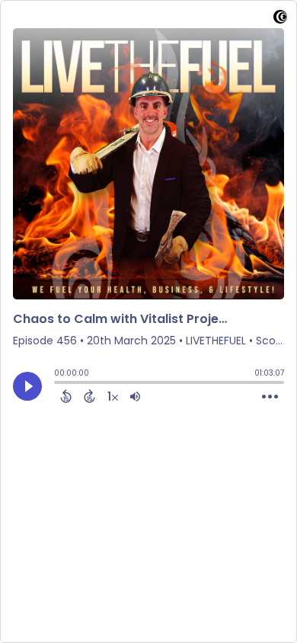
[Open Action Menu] (270, 397)
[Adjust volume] (135, 396)
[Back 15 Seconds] (66, 396)
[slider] (58, 384)
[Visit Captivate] (280, 19)
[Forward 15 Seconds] (89, 396)
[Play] (27, 386)
